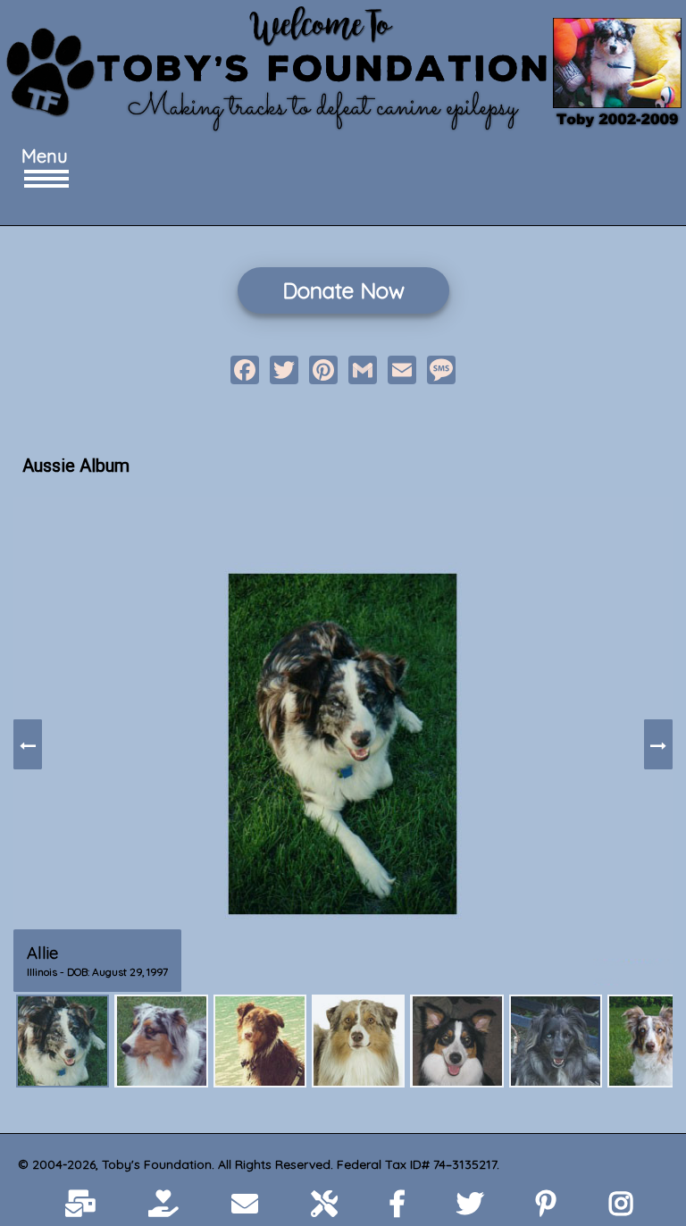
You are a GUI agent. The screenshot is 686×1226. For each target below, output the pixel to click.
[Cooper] (358, 1041)
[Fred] (555, 1041)
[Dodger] (456, 1041)
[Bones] (259, 1041)
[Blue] (160, 1041)
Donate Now (343, 290)
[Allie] (62, 1041)
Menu (40, 156)
